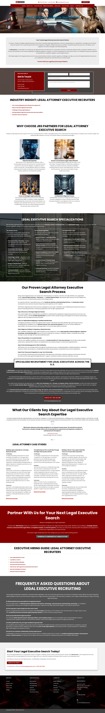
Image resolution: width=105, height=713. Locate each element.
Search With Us (33, 681)
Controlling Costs (33, 685)
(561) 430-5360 (43, 2)
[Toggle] (11, 105)
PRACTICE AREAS (48, 5)
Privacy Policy (9, 685)
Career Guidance (57, 681)
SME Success (32, 689)
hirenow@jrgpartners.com (63, 2)
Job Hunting (55, 691)
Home (24, 5)
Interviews (55, 687)
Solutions (65, 5)
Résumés (55, 685)
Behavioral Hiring (33, 683)
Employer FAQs (9, 683)
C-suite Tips (55, 683)
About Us (30, 5)
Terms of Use (9, 687)
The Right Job (56, 689)
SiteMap (8, 689)
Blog (72, 5)
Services (57, 5)
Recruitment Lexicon (34, 691)
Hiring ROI (32, 687)
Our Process (38, 5)
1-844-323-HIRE (51, 2)
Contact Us (79, 5)
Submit (69, 90)
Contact (8, 681)
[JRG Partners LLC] (20, 2)
